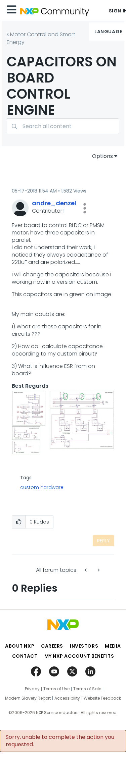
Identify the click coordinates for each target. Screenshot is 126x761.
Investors (84, 646)
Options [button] (102, 156)
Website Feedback (102, 698)
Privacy (32, 689)
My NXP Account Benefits (79, 656)
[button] (84, 208)
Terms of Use (56, 689)
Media (113, 646)
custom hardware (42, 487)
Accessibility (67, 698)
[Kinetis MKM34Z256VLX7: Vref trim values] (98, 570)
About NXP (19, 646)
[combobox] (63, 126)
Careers (52, 646)
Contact (25, 656)
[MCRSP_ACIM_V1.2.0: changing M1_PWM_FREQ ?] (86, 570)
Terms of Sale (87, 689)
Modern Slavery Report (28, 698)
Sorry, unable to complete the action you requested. (60, 740)
